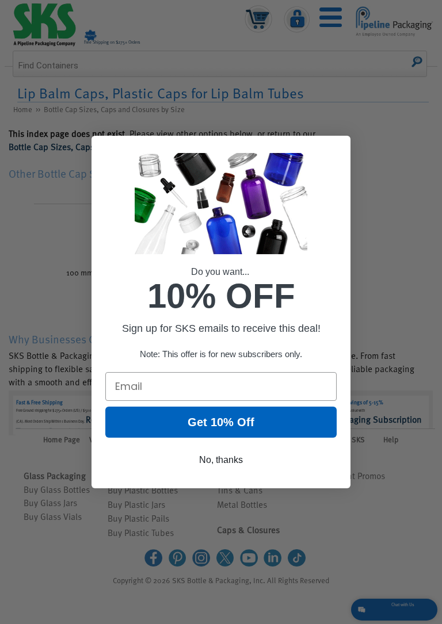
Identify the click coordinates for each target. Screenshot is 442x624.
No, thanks (221, 460)
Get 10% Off (221, 422)
